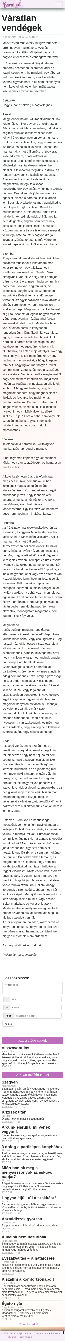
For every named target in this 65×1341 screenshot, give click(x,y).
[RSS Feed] (51, 1337)
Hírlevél (12, 1337)
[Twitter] (46, 1337)
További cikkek (29, 1324)
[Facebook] (35, 1337)
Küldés (8, 1023)
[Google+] (41, 1337)
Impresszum (42, 1333)
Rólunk (54, 1333)
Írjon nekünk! (26, 1337)
